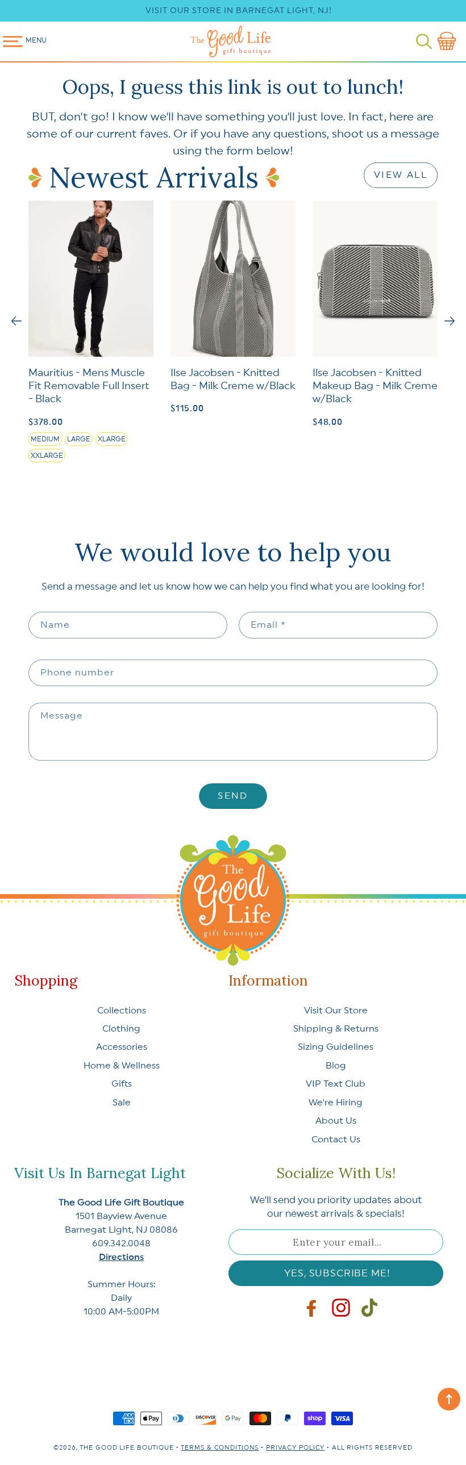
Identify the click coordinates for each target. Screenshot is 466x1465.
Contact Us (335, 1139)
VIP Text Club (335, 1083)
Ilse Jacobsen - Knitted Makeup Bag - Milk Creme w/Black (375, 386)
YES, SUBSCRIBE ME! (337, 1273)
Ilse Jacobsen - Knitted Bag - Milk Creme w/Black (233, 379)
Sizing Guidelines (335, 1046)
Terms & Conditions (220, 1448)
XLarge (112, 439)
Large (78, 439)
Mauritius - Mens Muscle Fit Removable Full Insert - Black (88, 386)
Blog (336, 1065)
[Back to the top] (449, 1399)
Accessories (121, 1046)
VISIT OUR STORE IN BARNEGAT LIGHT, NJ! (238, 11)
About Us (335, 1120)
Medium (45, 439)
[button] (424, 41)
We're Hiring (336, 1102)
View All (400, 175)
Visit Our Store (336, 1010)
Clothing (121, 1028)
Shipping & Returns (335, 1028)
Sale (122, 1102)
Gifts (121, 1083)
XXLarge (47, 455)
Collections (121, 1010)
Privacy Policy (295, 1448)
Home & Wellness (122, 1065)
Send (233, 795)
